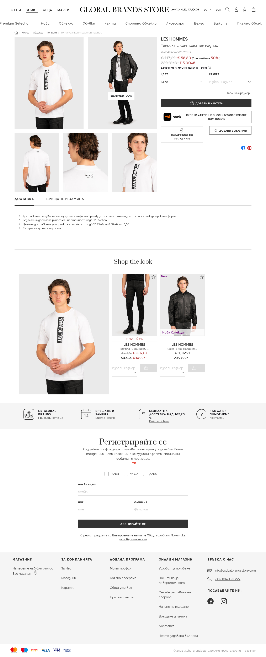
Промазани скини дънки (134, 348)
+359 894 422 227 (227, 579)
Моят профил (120, 568)
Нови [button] (45, 23)
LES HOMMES (174, 39)
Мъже (25, 32)
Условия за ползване (174, 568)
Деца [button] (47, 10)
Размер (214, 74)
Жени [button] (15, 10)
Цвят (164, 74)
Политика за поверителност (172, 580)
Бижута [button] (221, 23)
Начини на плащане (174, 606)
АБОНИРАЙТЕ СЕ (133, 524)
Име (81, 502)
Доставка (166, 626)
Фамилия (140, 502)
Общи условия (157, 535)
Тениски (52, 32)
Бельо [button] (199, 23)
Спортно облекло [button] (141, 23)
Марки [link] (63, 10)
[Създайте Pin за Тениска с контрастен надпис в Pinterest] (249, 149)
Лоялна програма (123, 577)
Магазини (68, 577)
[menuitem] (45, 23)
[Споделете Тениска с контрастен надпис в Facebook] (243, 149)
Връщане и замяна (173, 616)
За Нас (66, 568)
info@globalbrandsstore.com (235, 570)
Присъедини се (121, 597)
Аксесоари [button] (175, 23)
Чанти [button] (110, 23)
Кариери (67, 587)
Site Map (250, 650)
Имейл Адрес (87, 484)
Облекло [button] (66, 23)
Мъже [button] (32, 10)
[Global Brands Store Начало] (124, 8)
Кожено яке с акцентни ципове (188, 348)
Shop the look (121, 96)
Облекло (38, 32)
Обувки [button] (89, 23)
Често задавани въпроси (178, 635)
